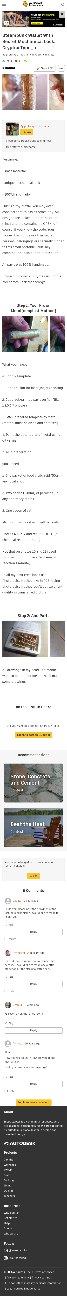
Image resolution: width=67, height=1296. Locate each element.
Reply (33, 932)
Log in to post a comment (33, 1102)
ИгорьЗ (17, 1005)
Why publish (11, 1213)
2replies (11, 939)
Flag (11, 924)
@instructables (18, 1250)
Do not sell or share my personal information (34, 1283)
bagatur (17, 900)
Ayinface (18, 1043)
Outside (8, 1191)
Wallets (49, 54)
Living (8, 1185)
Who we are (11, 1233)
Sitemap (9, 1228)
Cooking (9, 1180)
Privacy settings (42, 1277)
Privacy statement (18, 1277)
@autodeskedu (18, 1258)
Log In (34, 875)
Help (7, 1223)
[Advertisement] (33, 19)
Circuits (8, 1159)
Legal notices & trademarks (23, 1288)
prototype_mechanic (19, 54)
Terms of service (44, 1272)
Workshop (10, 1165)
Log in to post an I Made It (33, 735)
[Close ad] (62, 14)
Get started (11, 1218)
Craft (38, 54)
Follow (27, 132)
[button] (4, 4)
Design (8, 1170)
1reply (10, 1091)
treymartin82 (21, 953)
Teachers (9, 1196)
